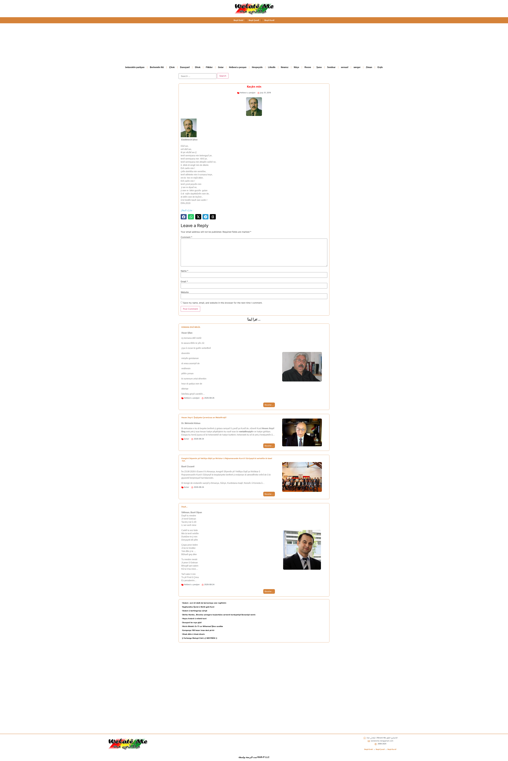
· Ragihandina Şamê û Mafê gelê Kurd (197, 607)
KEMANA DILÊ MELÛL (190, 327)
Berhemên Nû (157, 67)
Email (184, 281)
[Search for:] (197, 76)
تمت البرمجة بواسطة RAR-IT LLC (254, 757)
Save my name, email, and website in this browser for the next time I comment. (222, 303)
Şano (319, 67)
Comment (186, 237)
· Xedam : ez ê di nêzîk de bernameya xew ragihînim (203, 603)
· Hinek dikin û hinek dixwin (193, 634)
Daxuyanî (185, 67)
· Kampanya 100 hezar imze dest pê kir (197, 631)
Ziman (369, 67)
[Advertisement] (254, 43)
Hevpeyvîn (257, 67)
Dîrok (197, 67)
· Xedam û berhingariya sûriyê (194, 611)
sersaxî (344, 67)
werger (357, 67)
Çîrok (172, 67)
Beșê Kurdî (269, 20)
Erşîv (380, 67)
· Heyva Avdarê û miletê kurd (193, 619)
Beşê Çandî (254, 20)
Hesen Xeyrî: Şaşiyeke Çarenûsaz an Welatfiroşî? (203, 418)
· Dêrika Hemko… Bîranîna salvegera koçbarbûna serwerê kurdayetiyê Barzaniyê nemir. (218, 615)
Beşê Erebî (238, 20)
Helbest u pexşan (237, 67)
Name (184, 271)
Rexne (308, 67)
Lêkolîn (271, 67)
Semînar (331, 67)
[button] (184, 216)
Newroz (284, 67)
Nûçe (296, 67)
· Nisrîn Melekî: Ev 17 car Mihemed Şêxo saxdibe (202, 627)
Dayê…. (184, 507)
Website (185, 292)
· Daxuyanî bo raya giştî (191, 623)
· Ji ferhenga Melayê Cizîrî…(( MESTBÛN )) (199, 638)
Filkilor (209, 67)
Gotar (221, 67)
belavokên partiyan (134, 67)
